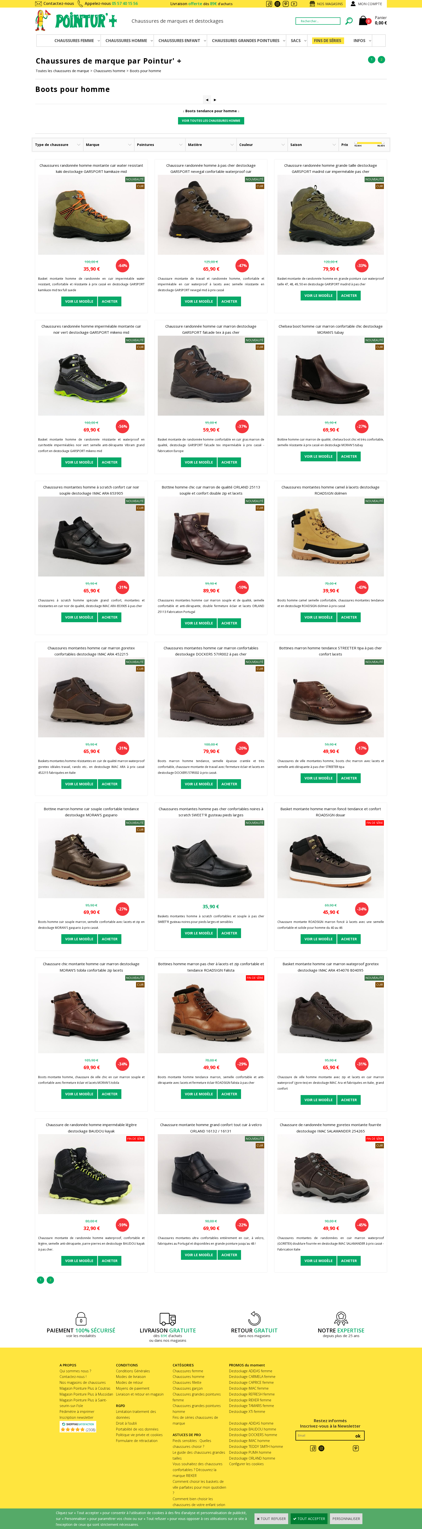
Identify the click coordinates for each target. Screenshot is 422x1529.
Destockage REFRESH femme (252, 1394)
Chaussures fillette (187, 1382)
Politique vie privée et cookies (139, 1434)
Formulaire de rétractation (137, 1440)
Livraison (201, 3)
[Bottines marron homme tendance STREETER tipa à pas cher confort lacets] (330, 736)
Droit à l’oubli (126, 1423)
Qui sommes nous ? (75, 1371)
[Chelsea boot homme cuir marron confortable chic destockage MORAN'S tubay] (330, 414)
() (90, 1430)
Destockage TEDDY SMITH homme (256, 1446)
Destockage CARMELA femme (252, 1376)
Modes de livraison (131, 1376)
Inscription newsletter (76, 1417)
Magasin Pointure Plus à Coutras (85, 1388)
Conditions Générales (133, 1371)
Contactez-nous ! (73, 1376)
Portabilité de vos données (137, 1429)
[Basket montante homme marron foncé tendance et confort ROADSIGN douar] (330, 897)
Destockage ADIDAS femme (250, 1371)
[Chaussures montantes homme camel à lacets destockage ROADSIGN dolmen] (330, 575)
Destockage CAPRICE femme (251, 1382)
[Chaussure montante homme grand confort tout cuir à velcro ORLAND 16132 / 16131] (211, 1212)
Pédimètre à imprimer (77, 1411)
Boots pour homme (145, 70)
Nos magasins (330, 3)
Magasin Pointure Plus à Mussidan (86, 1394)
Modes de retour (129, 1382)
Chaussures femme (188, 1371)
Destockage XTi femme (247, 1411)
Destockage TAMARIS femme (251, 1405)
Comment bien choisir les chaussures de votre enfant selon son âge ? (199, 1504)
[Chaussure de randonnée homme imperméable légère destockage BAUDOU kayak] (91, 1212)
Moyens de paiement (132, 1388)
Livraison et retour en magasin (140, 1394)
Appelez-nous (111, 3)
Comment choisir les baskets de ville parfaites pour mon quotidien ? (199, 1487)
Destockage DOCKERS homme (253, 1434)
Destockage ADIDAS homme (251, 1423)
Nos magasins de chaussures (83, 1382)
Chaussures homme (109, 70)
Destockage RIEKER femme (250, 1400)
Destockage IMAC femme (249, 1388)
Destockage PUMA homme (250, 1452)
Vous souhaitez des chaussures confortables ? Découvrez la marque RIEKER (197, 1470)
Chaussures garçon (188, 1388)
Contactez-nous (58, 3)
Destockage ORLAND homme (252, 1458)
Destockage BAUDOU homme (252, 1429)
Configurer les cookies (246, 1464)
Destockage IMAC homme (249, 1440)
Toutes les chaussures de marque (62, 70)
